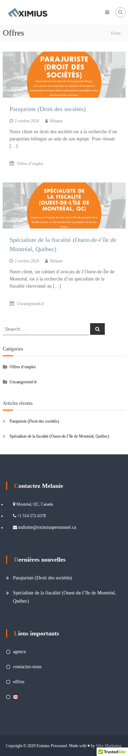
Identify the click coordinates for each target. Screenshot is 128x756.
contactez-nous (27, 666)
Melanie (56, 121)
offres (18, 681)
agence (19, 651)
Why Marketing (109, 745)
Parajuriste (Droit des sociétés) (48, 109)
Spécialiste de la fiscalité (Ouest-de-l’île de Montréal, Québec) (59, 436)
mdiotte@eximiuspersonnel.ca (47, 527)
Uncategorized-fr (30, 303)
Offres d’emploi (30, 163)
